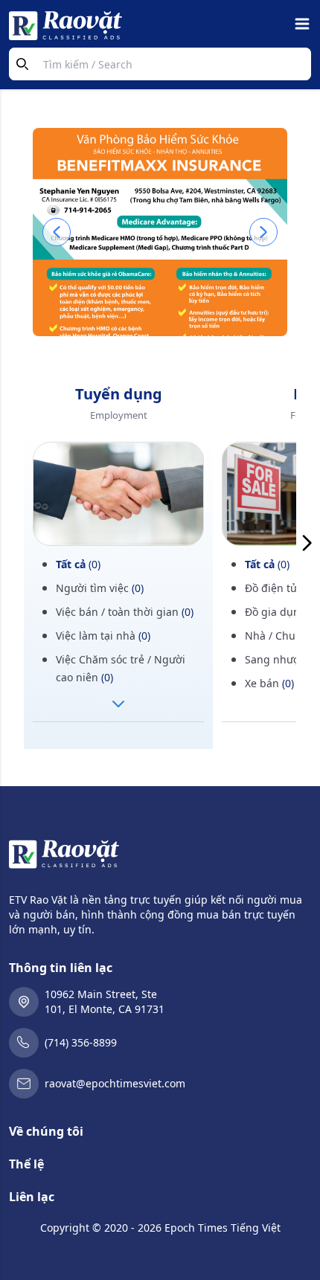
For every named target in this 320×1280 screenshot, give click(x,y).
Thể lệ (26, 1164)
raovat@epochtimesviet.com (115, 1083)
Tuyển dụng (118, 394)
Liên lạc (31, 1197)
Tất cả (78, 564)
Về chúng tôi (46, 1131)
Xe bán (269, 683)
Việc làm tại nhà (103, 635)
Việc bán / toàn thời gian (124, 612)
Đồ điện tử (278, 588)
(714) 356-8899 (81, 1042)
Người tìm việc (100, 588)
